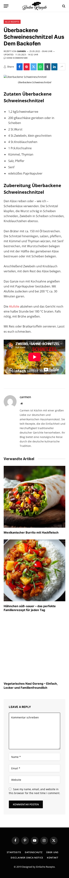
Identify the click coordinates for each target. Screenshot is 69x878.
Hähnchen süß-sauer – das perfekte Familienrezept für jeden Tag (30, 608)
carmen (21, 51)
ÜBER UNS (52, 852)
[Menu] (6, 6)
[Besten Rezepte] (34, 6)
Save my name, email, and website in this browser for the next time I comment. (34, 791)
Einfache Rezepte (45, 866)
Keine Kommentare (17, 57)
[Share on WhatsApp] (41, 66)
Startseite (14, 852)
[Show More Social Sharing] (61, 66)
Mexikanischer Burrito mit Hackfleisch (31, 532)
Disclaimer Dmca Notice (27, 857)
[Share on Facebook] (20, 66)
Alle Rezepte (12, 21)
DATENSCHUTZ (34, 852)
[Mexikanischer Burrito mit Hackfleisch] (34, 497)
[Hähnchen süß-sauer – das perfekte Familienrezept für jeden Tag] (34, 570)
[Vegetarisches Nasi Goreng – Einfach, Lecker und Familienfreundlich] (34, 648)
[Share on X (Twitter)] (34, 66)
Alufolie (14, 306)
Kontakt (52, 857)
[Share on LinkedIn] (54, 66)
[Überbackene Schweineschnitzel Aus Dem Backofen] (25, 77)
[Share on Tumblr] (47, 66)
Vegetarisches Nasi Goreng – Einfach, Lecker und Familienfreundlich (31, 685)
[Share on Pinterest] (27, 66)
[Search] (63, 6)
